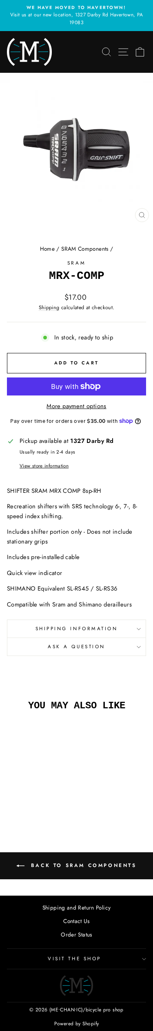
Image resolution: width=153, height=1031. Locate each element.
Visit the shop (74, 958)
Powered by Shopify (76, 1023)
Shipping (49, 307)
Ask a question (76, 646)
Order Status (76, 934)
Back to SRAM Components (82, 865)
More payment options (76, 406)
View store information (44, 465)
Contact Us (76, 921)
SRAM (76, 262)
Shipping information (76, 628)
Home (47, 249)
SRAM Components (85, 249)
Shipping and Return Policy (76, 907)
